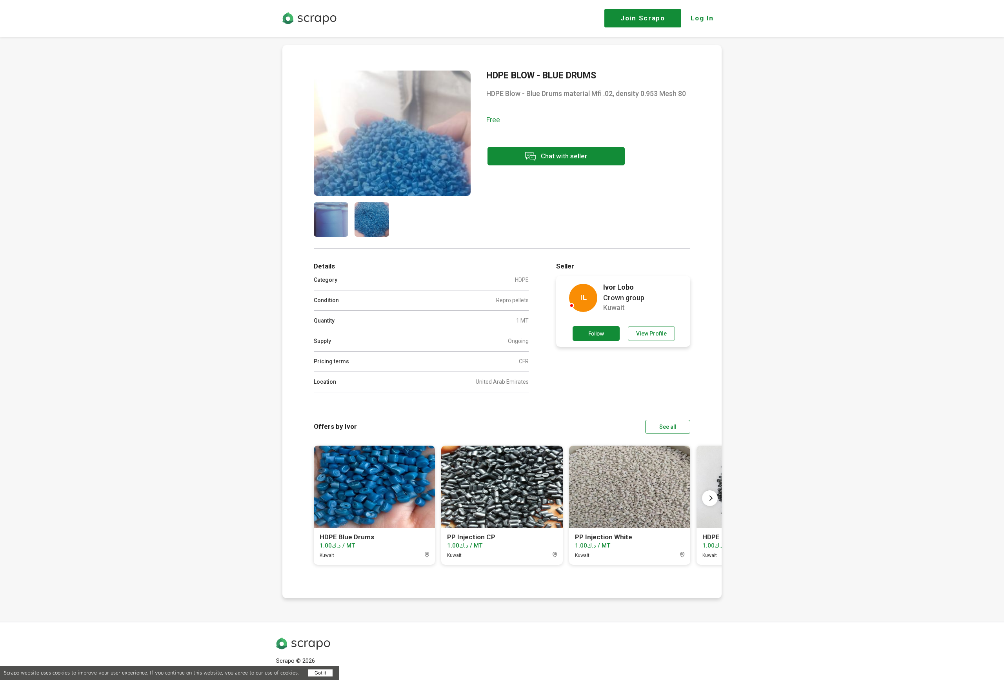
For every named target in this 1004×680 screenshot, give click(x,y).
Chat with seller (563, 156)
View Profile (651, 333)
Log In (702, 18)
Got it (320, 673)
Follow (596, 333)
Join (642, 18)
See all (668, 427)
